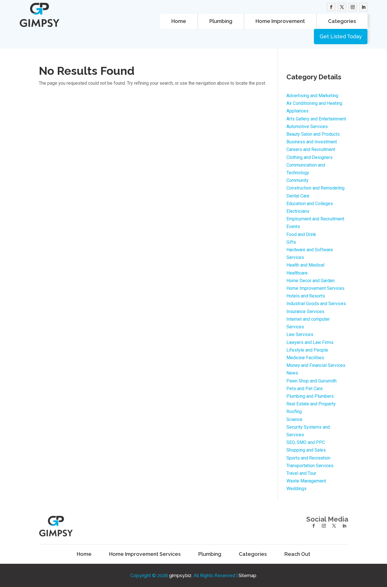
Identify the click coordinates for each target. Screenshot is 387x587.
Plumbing (220, 21)
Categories (342, 21)
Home (178, 21)
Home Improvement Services (145, 554)
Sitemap (247, 575)
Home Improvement (280, 21)
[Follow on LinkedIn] (363, 7)
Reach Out (297, 554)
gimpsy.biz (180, 575)
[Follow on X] (342, 7)
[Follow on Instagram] (352, 7)
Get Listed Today (341, 36)
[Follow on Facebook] (331, 7)
